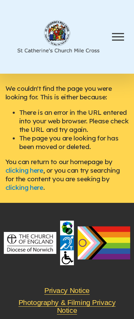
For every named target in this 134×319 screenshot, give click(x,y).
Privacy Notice (67, 291)
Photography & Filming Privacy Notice (67, 307)
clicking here (24, 170)
